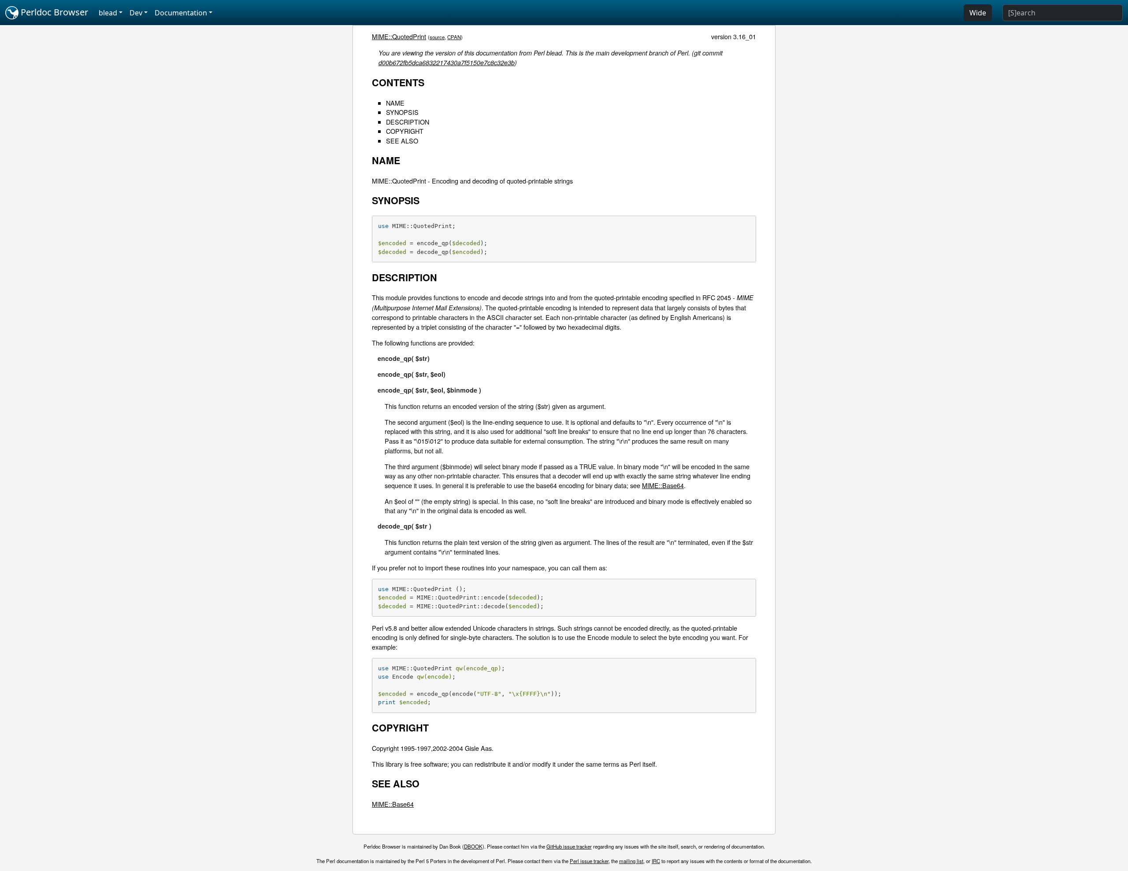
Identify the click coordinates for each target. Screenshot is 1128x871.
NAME (395, 102)
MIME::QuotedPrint (399, 36)
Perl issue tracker (589, 860)
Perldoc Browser (53, 12)
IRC (656, 860)
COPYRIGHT (404, 131)
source (437, 36)
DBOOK (473, 846)
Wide (977, 13)
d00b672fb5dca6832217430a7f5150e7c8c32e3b (446, 62)
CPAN (454, 36)
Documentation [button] (181, 13)
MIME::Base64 (663, 485)
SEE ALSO (402, 140)
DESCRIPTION (407, 121)
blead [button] (108, 13)
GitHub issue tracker (569, 846)
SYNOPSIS (402, 112)
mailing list (631, 860)
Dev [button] (136, 13)
